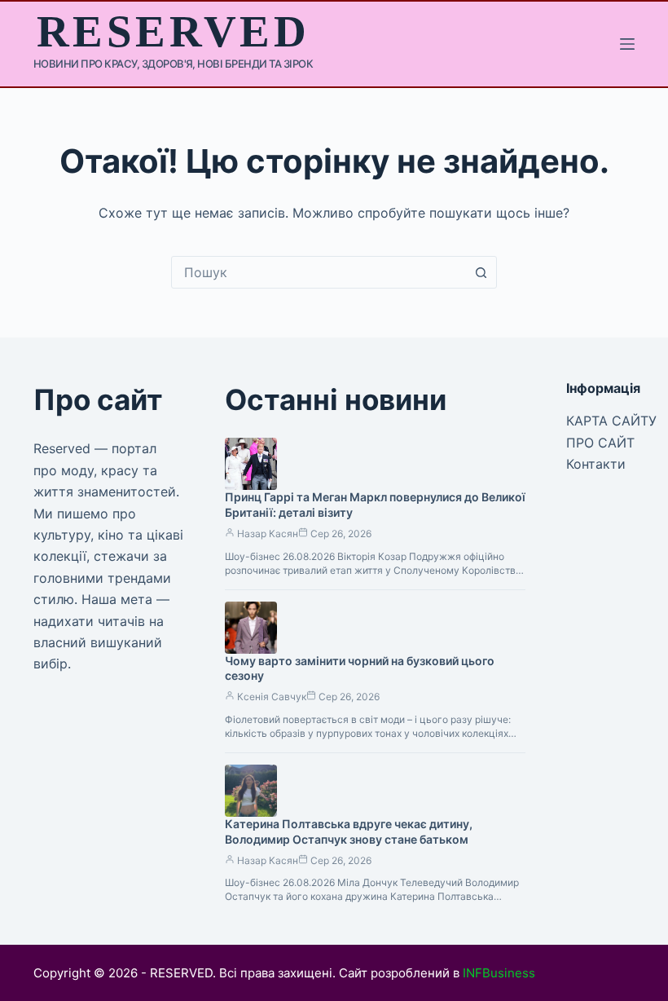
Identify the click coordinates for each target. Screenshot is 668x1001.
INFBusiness (499, 973)
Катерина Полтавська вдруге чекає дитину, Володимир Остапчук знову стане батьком (348, 831)
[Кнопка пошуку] (480, 272)
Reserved (173, 31)
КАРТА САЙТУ (611, 420)
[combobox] (318, 272)
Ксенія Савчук (271, 696)
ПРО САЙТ (600, 442)
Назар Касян (267, 533)
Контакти (596, 464)
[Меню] (627, 44)
